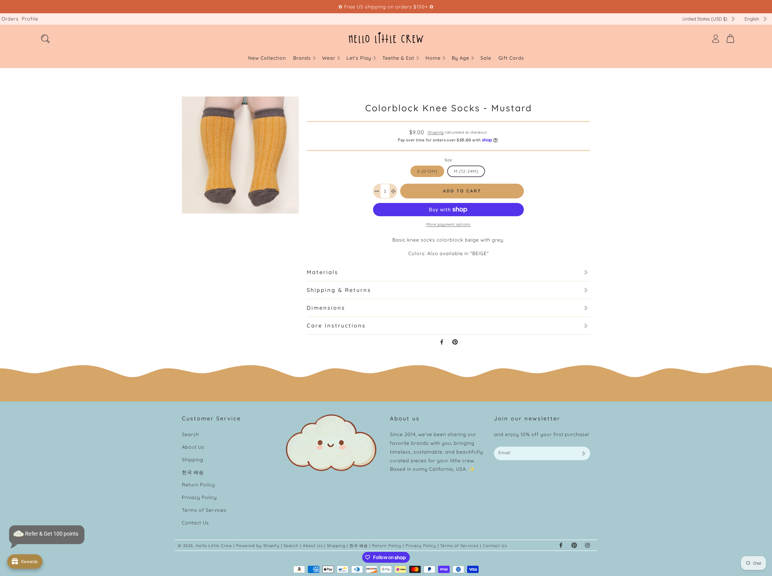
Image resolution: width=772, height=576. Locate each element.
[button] (304, 58)
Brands (302, 58)
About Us (193, 447)
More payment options (448, 224)
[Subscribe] (583, 453)
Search (190, 434)
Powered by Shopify (258, 545)
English (752, 19)
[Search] (45, 38)
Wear (328, 58)
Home (433, 58)
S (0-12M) (427, 171)
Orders (10, 19)
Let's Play (358, 58)
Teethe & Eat (398, 58)
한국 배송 (193, 472)
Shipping (436, 132)
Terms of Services (204, 510)
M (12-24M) (466, 171)
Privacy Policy (199, 497)
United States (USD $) (704, 19)
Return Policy (198, 485)
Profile (30, 19)
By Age (460, 58)
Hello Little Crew (214, 545)
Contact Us (195, 523)
